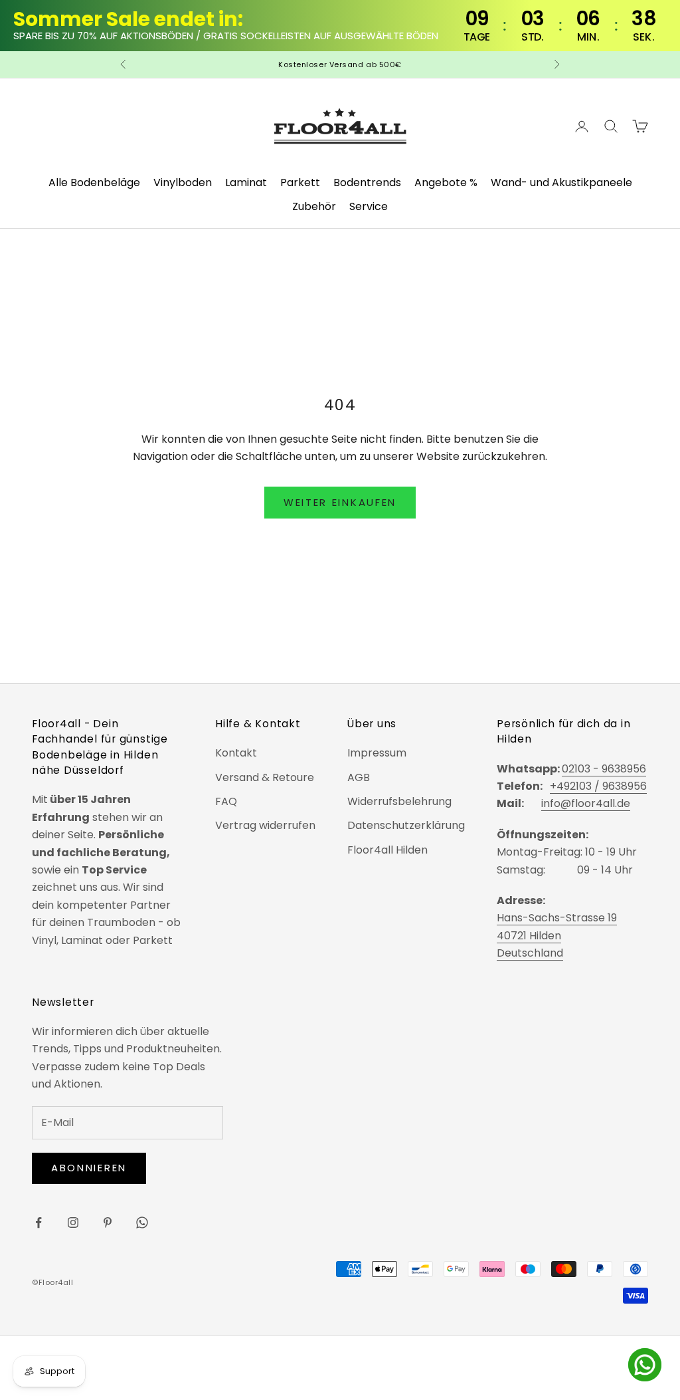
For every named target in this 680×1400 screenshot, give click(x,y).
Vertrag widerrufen (265, 825)
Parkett (300, 182)
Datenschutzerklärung (406, 825)
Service (368, 206)
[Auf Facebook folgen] (38, 1222)
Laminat (246, 182)
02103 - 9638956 (604, 768)
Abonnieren (89, 1168)
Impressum (376, 752)
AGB (358, 777)
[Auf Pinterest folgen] (107, 1222)
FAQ (226, 801)
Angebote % (445, 182)
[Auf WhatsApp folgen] (142, 1222)
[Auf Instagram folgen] (73, 1222)
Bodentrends (367, 182)
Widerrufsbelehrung (399, 801)
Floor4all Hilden (387, 850)
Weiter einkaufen (340, 502)
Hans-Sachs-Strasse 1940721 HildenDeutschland (557, 935)
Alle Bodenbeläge (94, 182)
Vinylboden (182, 182)
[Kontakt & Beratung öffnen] (644, 1364)
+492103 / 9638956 (598, 786)
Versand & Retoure (264, 777)
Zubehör (314, 206)
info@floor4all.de (585, 803)
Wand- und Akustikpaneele (561, 182)
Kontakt (236, 752)
